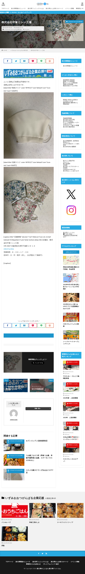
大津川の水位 (67, 124)
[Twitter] (16, 61)
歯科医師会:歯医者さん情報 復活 (70, 103)
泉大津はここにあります (71, 171)
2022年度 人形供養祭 (70, 398)
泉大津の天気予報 (69, 119)
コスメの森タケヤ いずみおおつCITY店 (39, 471)
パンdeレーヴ (6, 522)
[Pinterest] (50, 61)
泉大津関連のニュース (18, 8)
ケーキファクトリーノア (65, 522)
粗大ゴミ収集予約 (69, 161)
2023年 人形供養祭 (69, 417)
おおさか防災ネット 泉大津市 (71, 144)
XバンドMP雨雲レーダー (71, 122)
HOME (5, 50)
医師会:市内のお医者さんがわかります (70, 100)
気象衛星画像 (67, 118)
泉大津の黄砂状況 (69, 127)
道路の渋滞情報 (68, 84)
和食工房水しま (34, 522)
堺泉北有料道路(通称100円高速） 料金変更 (71, 268)
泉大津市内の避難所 (69, 146)
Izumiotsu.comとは (69, 169)
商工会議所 (66, 163)
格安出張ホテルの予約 (70, 86)
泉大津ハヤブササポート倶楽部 (71, 167)
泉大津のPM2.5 (68, 121)
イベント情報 (69, 8)
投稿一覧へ (38, 408)
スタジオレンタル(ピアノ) (70, 460)
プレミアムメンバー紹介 (51, 564)
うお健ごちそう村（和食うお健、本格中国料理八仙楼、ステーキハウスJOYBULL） (39, 457)
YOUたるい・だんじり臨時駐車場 (71, 377)
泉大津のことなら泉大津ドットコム (49, 568)
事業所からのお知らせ (72, 362)
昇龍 (3, 545)
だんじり (66, 162)
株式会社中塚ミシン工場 (37, 50)
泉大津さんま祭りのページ (54, 8)
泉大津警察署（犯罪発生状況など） (71, 141)
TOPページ (5, 8)
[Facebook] (8, 61)
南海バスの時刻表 (69, 81)
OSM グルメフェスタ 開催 (71, 325)
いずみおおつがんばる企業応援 (13, 29)
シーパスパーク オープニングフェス (71, 342)
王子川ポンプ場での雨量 (71, 125)
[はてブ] (24, 61)
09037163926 (9, 249)
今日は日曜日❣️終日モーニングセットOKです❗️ (71, 438)
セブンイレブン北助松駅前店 (36, 441)
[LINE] (41, 61)
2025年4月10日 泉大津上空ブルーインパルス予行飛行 (71, 287)
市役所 (65, 165)
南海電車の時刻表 (69, 80)
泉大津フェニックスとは (36, 8)
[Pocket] (33, 61)
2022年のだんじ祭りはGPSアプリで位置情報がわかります (71, 306)
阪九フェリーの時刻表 (70, 83)
